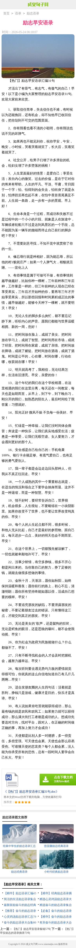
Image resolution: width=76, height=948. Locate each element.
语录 (18, 13)
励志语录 (33, 13)
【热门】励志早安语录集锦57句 (31, 929)
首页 (6, 13)
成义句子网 (32, 944)
